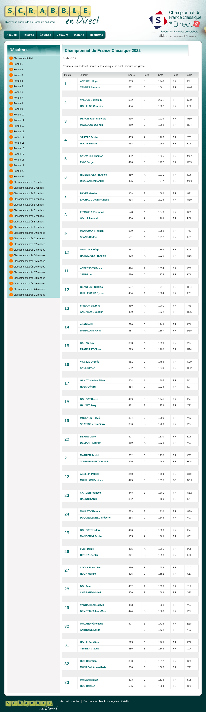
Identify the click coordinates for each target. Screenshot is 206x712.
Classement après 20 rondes (29, 289)
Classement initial (23, 58)
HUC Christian (88, 661)
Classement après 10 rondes (29, 233)
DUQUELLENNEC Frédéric (95, 517)
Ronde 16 (18, 148)
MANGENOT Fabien (91, 536)
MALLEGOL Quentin (91, 124)
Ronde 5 (18, 86)
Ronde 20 (18, 171)
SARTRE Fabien (89, 137)
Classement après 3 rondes (28, 193)
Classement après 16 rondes (29, 266)
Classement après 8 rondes (28, 221)
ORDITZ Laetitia (89, 555)
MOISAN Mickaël (89, 679)
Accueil (11, 34)
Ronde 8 (18, 103)
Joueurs (62, 34)
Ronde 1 (18, 64)
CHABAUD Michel (90, 592)
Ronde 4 (18, 80)
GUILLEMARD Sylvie (92, 293)
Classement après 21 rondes (29, 294)
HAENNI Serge (88, 499)
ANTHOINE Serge (90, 630)
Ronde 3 (18, 75)
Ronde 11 (18, 120)
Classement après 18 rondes (29, 278)
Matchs (79, 34)
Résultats (96, 34)
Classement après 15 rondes (29, 261)
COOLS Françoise (90, 567)
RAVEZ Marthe (88, 193)
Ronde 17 (18, 154)
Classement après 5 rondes (28, 204)
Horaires (28, 34)
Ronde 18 (18, 159)
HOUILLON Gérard (90, 642)
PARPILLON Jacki (90, 330)
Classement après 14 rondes (29, 255)
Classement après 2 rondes (28, 187)
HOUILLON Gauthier (91, 106)
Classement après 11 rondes (29, 238)
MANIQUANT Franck (92, 230)
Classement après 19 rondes (29, 283)
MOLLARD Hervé (90, 418)
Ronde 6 (18, 92)
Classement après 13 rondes (29, 249)
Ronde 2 (18, 69)
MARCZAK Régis (90, 249)
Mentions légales (109, 701)
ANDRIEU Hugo (89, 81)
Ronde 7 (18, 97)
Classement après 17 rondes (29, 272)
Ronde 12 (18, 125)
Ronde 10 (18, 114)
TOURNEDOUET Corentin (94, 461)
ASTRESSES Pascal (91, 268)
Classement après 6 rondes (28, 210)
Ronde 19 (18, 165)
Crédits (125, 701)
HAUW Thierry (88, 405)
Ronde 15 (18, 142)
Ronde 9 (18, 109)
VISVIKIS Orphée (89, 361)
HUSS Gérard (88, 386)
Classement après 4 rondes (28, 199)
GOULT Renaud (89, 218)
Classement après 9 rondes (28, 227)
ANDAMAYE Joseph (91, 312)
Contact (75, 701)
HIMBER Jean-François (93, 174)
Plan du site (90, 701)
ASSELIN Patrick (89, 474)
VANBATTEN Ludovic (92, 605)
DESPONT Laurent (90, 442)
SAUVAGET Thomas (91, 156)
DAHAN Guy (87, 343)
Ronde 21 (18, 176)
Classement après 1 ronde (27, 182)
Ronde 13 (18, 131)
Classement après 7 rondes (28, 216)
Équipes (45, 34)
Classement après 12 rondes (29, 244)
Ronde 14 (18, 137)
